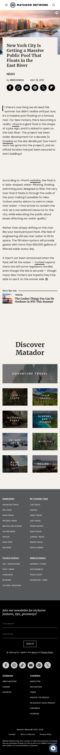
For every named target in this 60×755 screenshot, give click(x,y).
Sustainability (36, 569)
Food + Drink (8, 569)
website (35, 180)
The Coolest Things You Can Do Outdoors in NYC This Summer (34, 300)
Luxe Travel (35, 505)
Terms (34, 652)
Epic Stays (7, 510)
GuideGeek (34, 713)
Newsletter (35, 681)
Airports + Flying (38, 564)
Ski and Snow (8, 531)
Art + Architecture (11, 564)
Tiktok (22, 665)
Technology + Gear (38, 580)
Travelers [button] (35, 675)
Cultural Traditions (11, 585)
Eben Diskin (17, 80)
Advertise (6, 692)
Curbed (39, 262)
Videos (33, 692)
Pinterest (39, 665)
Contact (12, 734)
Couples (33, 510)
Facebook (5, 665)
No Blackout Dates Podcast (42, 703)
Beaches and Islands (12, 526)
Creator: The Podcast (39, 697)
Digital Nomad (36, 547)
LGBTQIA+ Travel (37, 537)
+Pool (15, 124)
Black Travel (36, 531)
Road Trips (7, 542)
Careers (6, 687)
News (11, 74)
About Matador (9, 681)
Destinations (36, 687)
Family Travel (36, 515)
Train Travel (8, 515)
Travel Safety (36, 575)
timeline (7, 141)
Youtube (31, 665)
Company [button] (7, 675)
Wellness (6, 547)
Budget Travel (36, 542)
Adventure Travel (10, 505)
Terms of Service (27, 734)
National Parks (9, 521)
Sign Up (30, 643)
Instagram (14, 665)
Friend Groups (36, 526)
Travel (19, 295)
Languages (7, 575)
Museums (6, 580)
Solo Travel (35, 521)
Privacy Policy (47, 652)
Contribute (35, 708)
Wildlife (6, 537)
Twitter (47, 665)
